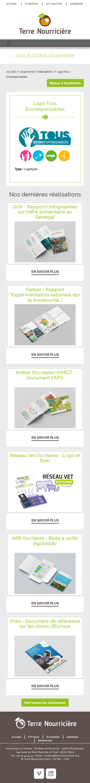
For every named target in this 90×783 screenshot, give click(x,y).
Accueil (11, 3)
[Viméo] (39, 774)
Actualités (54, 3)
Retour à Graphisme (65, 83)
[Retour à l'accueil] (45, 23)
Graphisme (27, 71)
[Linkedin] (51, 774)
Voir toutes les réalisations (45, 702)
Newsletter (45, 740)
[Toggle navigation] (9, 43)
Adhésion (76, 3)
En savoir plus (45, 272)
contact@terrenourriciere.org (61, 755)
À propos (31, 3)
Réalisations (45, 71)
